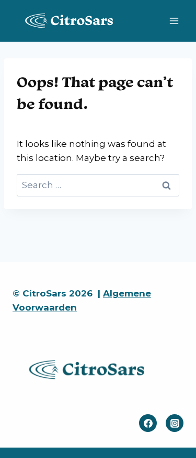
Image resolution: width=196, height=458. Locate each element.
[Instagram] (174, 423)
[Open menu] (173, 21)
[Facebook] (148, 423)
